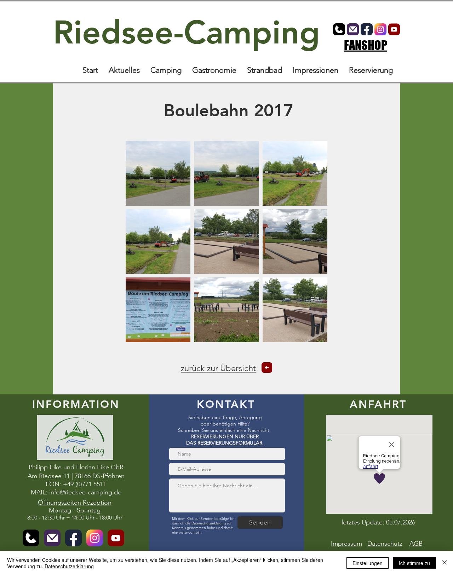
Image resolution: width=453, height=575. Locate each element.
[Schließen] (444, 563)
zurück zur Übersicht (218, 368)
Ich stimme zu (414, 563)
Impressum (346, 543)
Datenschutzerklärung (208, 523)
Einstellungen (367, 563)
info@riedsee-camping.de (85, 492)
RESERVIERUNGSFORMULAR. (230, 443)
